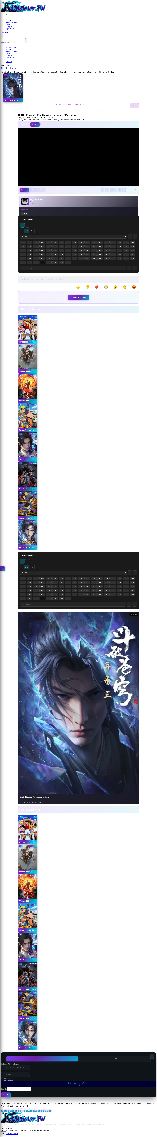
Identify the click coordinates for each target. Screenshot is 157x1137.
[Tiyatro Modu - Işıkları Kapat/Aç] (102, 190)
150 (108, 250)
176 (43, 259)
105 (50, 242)
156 (30, 254)
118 (133, 242)
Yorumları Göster (79, 297)
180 (69, 259)
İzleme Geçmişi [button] (11, 22)
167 (101, 254)
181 (75, 259)
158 (43, 254)
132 (108, 246)
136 (133, 246)
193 (37, 263)
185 (101, 259)
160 (56, 254)
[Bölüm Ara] (129, 604)
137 (24, 250)
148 (95, 250)
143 (62, 250)
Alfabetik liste (6, 1108)
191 (24, 263)
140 (43, 250)
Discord (8, 20)
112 (95, 242)
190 (133, 259)
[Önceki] (129, 309)
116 (120, 242)
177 (50, 259)
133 (114, 246)
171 (127, 254)
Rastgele (9, 27)
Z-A (32, 231)
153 (127, 250)
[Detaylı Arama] (32, 15)
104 (43, 242)
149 (101, 250)
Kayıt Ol (114, 1059)
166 (95, 254)
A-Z (26, 231)
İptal (3, 1134)
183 (88, 259)
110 (82, 242)
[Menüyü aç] (2, 36)
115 (114, 242)
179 (62, 259)
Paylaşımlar (10, 29)
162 (69, 254)
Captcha (4, 1089)
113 (101, 242)
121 (37, 246)
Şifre (2, 1071)
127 (75, 246)
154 (133, 250)
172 (133, 254)
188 (120, 259)
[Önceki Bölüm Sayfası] (130, 236)
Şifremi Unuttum (7, 1080)
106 (56, 242)
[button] (79, 287)
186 (108, 259)
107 (62, 242)
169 (114, 254)
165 (88, 254)
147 (88, 250)
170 (120, 254)
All (2, 1111)
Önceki (114, 190)
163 (75, 254)
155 (24, 254)
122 (43, 246)
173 (24, 259)
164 (82, 254)
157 (37, 254)
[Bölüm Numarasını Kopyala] (134, 604)
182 (82, 259)
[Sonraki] (135, 309)
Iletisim (11, 1126)
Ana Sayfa (5, 1126)
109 (75, 242)
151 (114, 250)
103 (37, 242)
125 (62, 246)
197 (62, 263)
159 (50, 254)
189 (127, 259)
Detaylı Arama (11, 47)
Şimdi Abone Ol (12, 1134)
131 (101, 246)
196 (56, 263)
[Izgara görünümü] (22, 225)
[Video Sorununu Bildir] (107, 190)
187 (114, 259)
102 (30, 242)
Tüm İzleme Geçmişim (9, 68)
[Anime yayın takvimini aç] (2, 568)
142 (56, 250)
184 (95, 259)
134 (120, 246)
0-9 (6, 1111)
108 (69, 242)
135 (127, 246)
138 (30, 250)
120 (30, 246)
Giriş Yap (4, 32)
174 (30, 259)
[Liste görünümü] (27, 225)
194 (43, 263)
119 (24, 246)
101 (24, 242)
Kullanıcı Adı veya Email (10, 1064)
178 (56, 259)
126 (69, 246)
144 (69, 250)
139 (37, 250)
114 (108, 242)
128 (82, 246)
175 (37, 259)
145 (75, 250)
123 (50, 246)
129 (88, 246)
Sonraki (121, 190)
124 (56, 246)
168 (108, 254)
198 (69, 263)
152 (120, 250)
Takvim (8, 24)
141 (50, 250)
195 (50, 263)
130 (95, 246)
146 (82, 250)
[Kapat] (20, 68)
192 (30, 263)
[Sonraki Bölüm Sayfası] (135, 236)
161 (62, 254)
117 (127, 242)
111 (88, 242)
